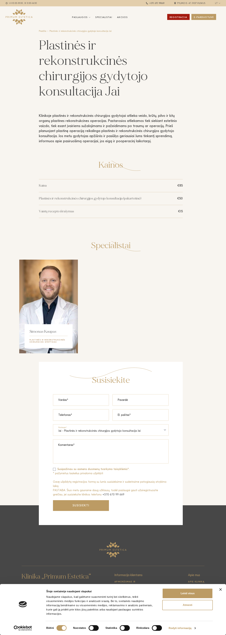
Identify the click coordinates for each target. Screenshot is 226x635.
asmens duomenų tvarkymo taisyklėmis (102, 469)
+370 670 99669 (156, 3)
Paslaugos (80, 17)
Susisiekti (81, 505)
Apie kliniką (196, 581)
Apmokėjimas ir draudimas (124, 583)
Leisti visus (188, 593)
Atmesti (187, 604)
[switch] (94, 628)
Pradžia (42, 31)
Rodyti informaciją (180, 628)
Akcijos (122, 17)
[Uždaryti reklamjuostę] (220, 589)
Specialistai (103, 17)
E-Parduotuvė (204, 17)
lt (216, 3)
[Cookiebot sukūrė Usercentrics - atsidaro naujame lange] (22, 628)
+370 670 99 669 (113, 494)
